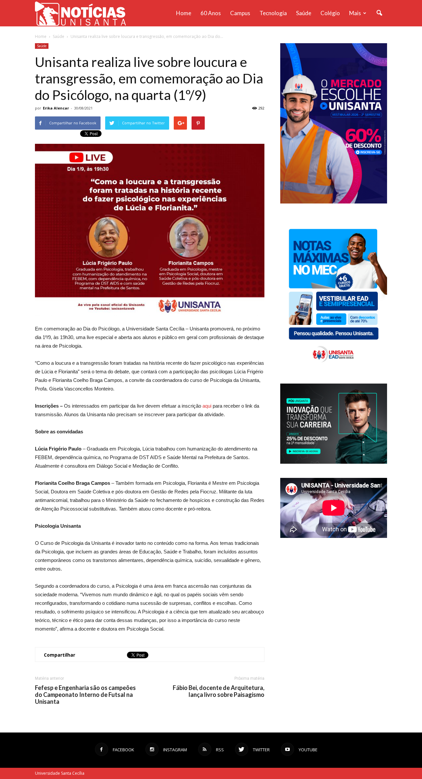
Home (183, 13)
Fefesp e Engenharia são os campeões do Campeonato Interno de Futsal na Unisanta (85, 694)
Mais (355, 13)
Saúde (303, 13)
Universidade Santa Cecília (59, 773)
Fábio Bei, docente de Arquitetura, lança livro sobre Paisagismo (218, 691)
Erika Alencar (56, 108)
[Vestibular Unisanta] (333, 201)
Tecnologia (273, 13)
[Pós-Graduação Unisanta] (333, 462)
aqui (206, 406)
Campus (240, 13)
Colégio (330, 13)
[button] (379, 13)
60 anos (210, 13)
